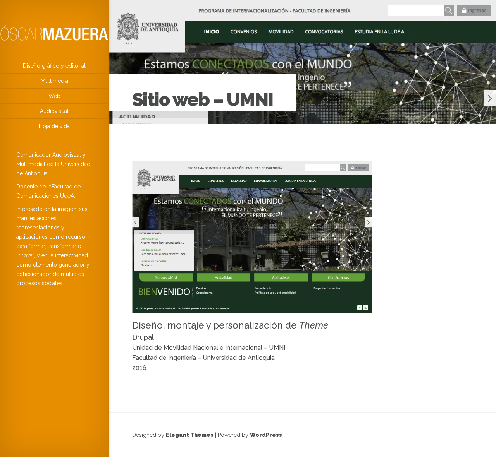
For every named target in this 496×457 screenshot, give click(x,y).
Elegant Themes (190, 435)
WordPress (266, 435)
